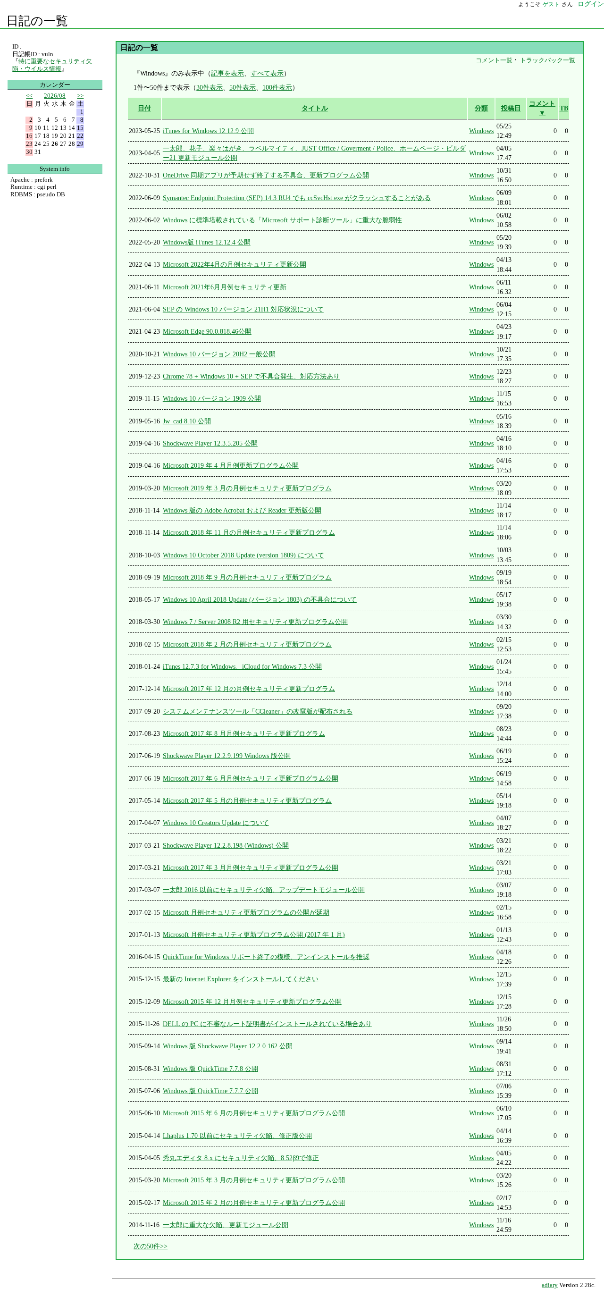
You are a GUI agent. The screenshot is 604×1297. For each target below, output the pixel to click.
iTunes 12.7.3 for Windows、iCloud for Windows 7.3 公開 (242, 666)
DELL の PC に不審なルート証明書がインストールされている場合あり (267, 1023)
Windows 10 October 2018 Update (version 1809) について (243, 555)
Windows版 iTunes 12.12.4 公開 (207, 242)
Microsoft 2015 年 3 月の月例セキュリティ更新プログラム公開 (254, 1180)
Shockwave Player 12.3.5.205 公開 (210, 443)
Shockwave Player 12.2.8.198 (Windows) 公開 (226, 845)
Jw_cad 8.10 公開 (187, 421)
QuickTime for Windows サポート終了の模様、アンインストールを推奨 (266, 956)
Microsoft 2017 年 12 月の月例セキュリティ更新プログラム (249, 688)
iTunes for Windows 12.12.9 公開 (208, 131)
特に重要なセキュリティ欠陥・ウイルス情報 (52, 65)
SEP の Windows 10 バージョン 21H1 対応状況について (243, 309)
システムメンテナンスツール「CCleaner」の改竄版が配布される (257, 711)
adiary (550, 1285)
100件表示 (277, 87)
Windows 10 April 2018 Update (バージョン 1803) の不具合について (260, 599)
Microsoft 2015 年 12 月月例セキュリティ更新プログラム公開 (252, 1001)
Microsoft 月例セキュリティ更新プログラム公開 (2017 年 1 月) (254, 934)
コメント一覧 (494, 60)
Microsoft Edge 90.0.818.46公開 (207, 331)
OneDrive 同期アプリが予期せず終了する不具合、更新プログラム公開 (266, 175)
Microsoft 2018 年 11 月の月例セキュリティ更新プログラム (249, 532)
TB (564, 108)
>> (80, 95)
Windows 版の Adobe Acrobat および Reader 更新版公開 (242, 510)
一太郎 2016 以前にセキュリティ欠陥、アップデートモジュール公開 (264, 889)
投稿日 (511, 108)
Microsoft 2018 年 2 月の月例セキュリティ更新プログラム (247, 644)
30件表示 (209, 87)
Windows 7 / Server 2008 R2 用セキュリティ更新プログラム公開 (255, 621)
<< (29, 95)
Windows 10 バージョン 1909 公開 (212, 398)
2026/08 (55, 95)
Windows (481, 131)
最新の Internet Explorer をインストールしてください (241, 979)
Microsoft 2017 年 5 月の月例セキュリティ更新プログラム (247, 800)
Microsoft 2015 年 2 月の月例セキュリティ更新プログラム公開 (254, 1202)
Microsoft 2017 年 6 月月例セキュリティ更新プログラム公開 (250, 778)
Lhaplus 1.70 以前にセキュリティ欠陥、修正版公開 (237, 1135)
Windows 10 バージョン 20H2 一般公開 (219, 354)
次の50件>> (151, 1246)
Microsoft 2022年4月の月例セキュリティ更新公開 (234, 264)
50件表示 (242, 87)
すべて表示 (267, 73)
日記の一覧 (37, 21)
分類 (481, 108)
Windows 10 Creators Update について (216, 822)
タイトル (315, 108)
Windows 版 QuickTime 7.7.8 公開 (210, 1068)
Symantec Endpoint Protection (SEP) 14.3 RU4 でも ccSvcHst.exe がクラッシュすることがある (297, 198)
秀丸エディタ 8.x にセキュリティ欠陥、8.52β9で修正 (241, 1158)
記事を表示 (227, 73)
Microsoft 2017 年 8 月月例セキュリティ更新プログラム (244, 733)
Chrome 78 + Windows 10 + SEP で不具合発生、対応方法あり (251, 376)
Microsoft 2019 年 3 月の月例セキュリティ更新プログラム (247, 488)
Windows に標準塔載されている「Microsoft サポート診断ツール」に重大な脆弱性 (282, 220)
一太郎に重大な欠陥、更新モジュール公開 (225, 1225)
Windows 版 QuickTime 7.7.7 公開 (210, 1091)
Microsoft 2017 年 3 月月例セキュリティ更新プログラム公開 (250, 867)
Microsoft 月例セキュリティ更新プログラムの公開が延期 (246, 912)
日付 (144, 108)
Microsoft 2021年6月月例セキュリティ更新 (224, 287)
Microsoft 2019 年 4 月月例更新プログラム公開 (231, 465)
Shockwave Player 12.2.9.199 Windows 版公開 (227, 755)
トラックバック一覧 (547, 60)
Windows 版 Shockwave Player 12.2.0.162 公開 (228, 1046)
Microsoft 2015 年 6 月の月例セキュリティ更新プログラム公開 (254, 1113)
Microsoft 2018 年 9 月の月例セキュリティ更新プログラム (247, 577)
